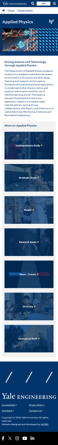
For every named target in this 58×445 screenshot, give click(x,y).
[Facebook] (3, 438)
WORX (44, 424)
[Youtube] (24, 438)
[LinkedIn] (32, 438)
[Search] (32, 3)
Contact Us (36, 410)
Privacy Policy (37, 405)
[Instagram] (17, 438)
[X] (10, 438)
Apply (43, 3)
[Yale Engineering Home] (15, 3)
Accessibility (9, 405)
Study (11, 10)
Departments (25, 10)
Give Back (8, 410)
